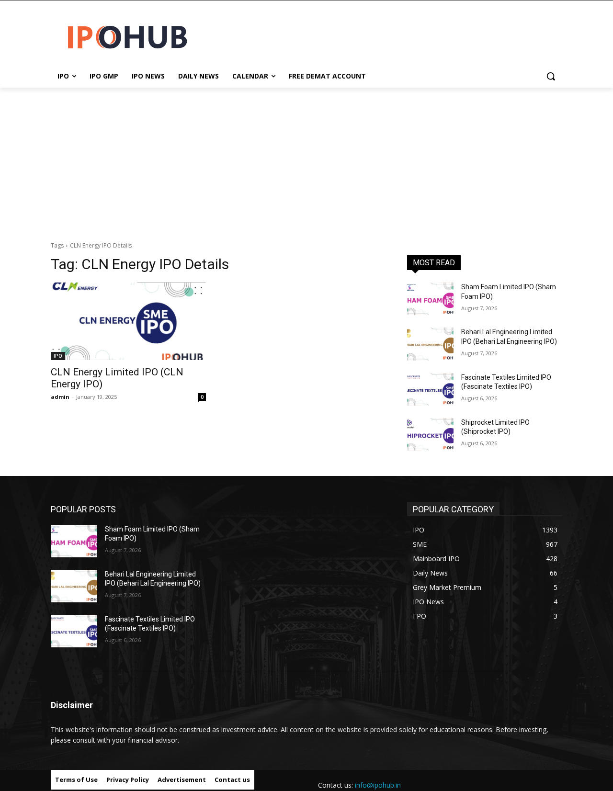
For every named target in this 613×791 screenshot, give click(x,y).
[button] (550, 76)
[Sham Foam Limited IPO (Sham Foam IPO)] (430, 298)
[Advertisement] (306, 159)
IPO (58, 355)
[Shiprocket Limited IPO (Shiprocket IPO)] (430, 434)
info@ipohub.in (378, 785)
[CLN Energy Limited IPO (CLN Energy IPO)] (128, 321)
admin (60, 396)
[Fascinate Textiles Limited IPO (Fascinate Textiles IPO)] (430, 389)
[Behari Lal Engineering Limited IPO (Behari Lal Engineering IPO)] (430, 344)
